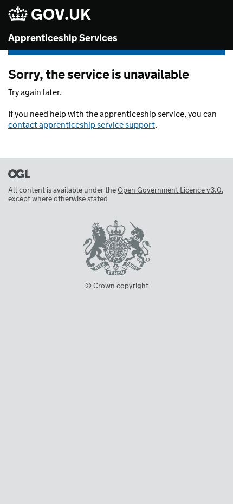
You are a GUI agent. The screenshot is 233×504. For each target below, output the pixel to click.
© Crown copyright (116, 286)
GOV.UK (59, 14)
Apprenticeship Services (63, 38)
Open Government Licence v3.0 (170, 190)
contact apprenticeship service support (81, 125)
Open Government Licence (19, 173)
